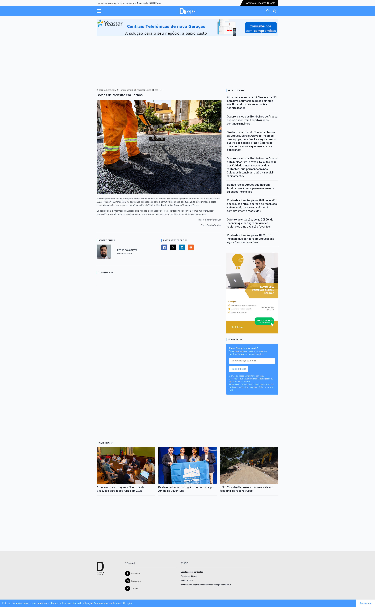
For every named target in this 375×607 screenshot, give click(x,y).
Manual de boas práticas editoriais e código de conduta (206, 585)
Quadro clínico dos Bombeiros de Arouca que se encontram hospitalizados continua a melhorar (252, 120)
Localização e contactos (192, 572)
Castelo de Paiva (126, 90)
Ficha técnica (187, 580)
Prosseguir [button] (365, 603)
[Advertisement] (187, 58)
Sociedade (159, 90)
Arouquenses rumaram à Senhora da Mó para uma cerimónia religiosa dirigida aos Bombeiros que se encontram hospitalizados (251, 102)
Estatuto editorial (189, 576)
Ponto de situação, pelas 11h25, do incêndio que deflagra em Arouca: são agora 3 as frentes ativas (250, 238)
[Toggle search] (274, 11)
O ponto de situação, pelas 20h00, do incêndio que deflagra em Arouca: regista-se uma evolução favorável (250, 223)
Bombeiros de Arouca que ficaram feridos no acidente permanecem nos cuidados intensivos (250, 188)
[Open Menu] (99, 11)
